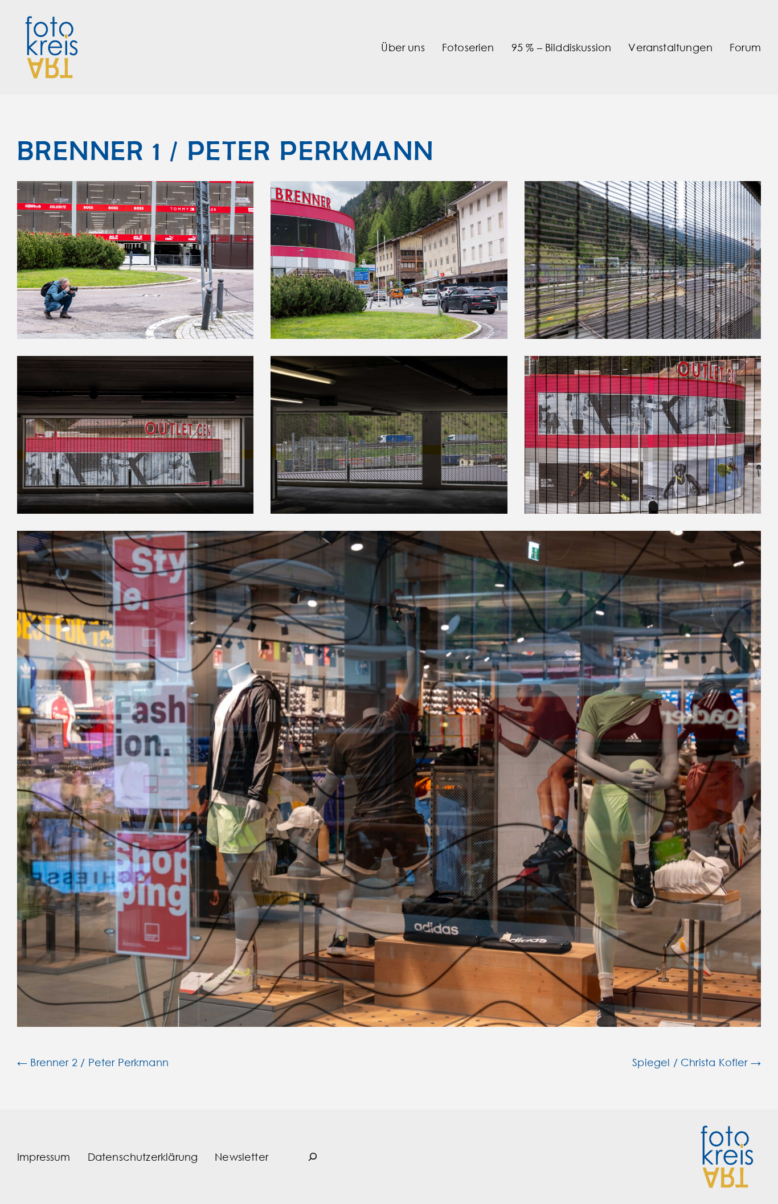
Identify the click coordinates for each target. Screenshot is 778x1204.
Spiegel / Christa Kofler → (696, 1062)
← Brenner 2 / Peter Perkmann (93, 1062)
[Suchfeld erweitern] (312, 1157)
